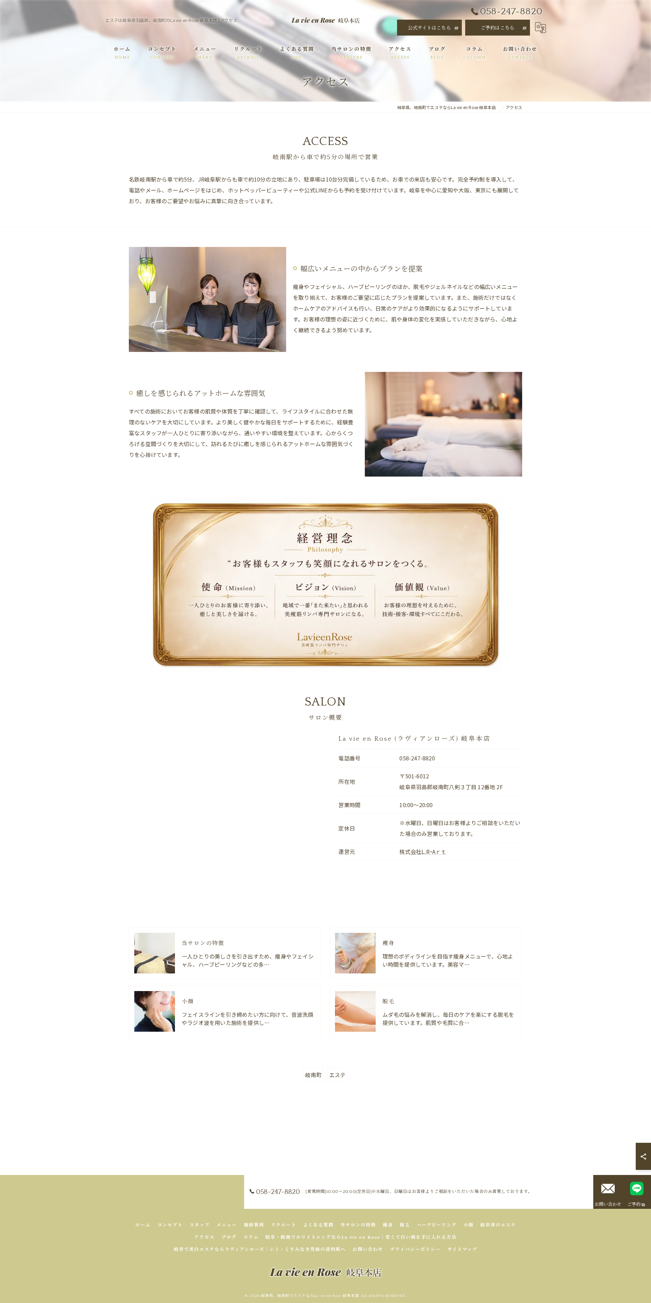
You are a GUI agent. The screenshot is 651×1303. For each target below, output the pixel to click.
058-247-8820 (417, 758)
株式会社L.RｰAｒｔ (422, 851)
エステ (337, 1075)
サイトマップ (462, 1249)
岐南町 (313, 1075)
